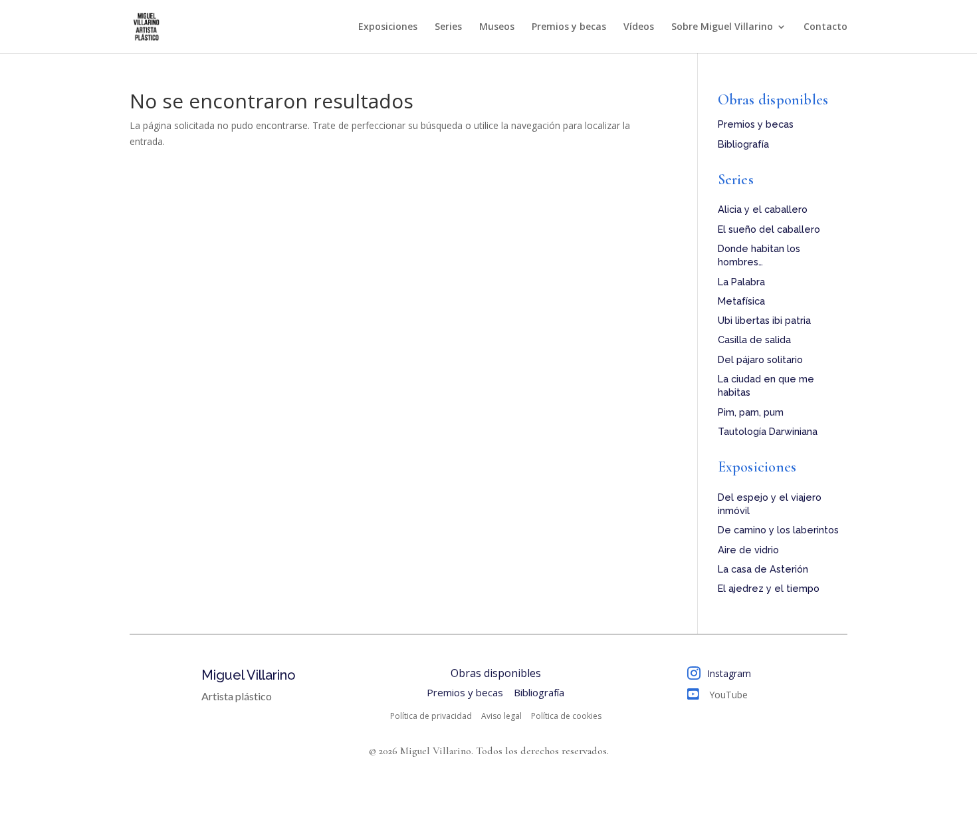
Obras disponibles (773, 99)
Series (448, 27)
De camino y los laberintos (778, 529)
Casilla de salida (754, 339)
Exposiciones (387, 27)
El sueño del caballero (769, 229)
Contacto (825, 27)
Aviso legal (501, 716)
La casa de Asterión (763, 569)
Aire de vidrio (748, 549)
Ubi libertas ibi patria (764, 320)
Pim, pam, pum (751, 412)
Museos (496, 27)
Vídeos (638, 27)
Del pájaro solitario (760, 359)
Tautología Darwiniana (767, 431)
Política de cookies (566, 716)
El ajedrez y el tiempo (768, 588)
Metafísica (741, 301)
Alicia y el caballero (763, 209)
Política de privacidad (431, 716)
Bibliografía (743, 144)
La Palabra (741, 281)
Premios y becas (569, 27)
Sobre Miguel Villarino (722, 27)
